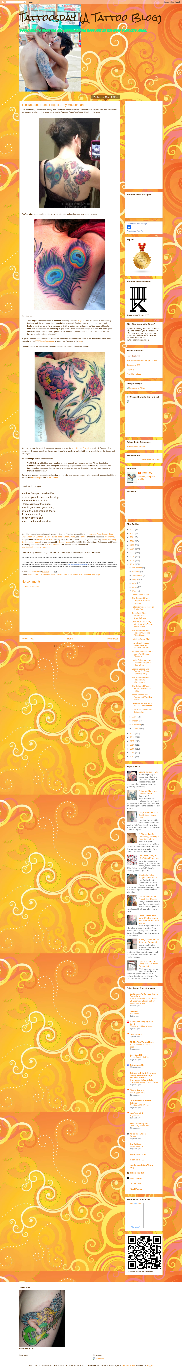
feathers (46, 574)
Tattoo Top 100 (137, 1173)
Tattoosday (146, 473)
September (137, 575)
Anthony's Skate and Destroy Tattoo (148, 792)
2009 (132, 749)
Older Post (112, 638)
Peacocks (68, 574)
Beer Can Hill (136, 1055)
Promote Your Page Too (135, 231)
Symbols (133, 1136)
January (136, 728)
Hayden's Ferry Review (98, 534)
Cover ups (38, 574)
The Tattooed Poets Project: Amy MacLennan (140, 679)
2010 (132, 745)
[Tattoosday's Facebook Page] (129, 228)
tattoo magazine (136, 1146)
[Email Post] (55, 571)
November (137, 568)
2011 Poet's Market (52, 545)
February (136, 724)
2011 (132, 741)
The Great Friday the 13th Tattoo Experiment (149, 857)
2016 (132, 556)
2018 (132, 549)
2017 (132, 552)
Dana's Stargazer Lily (148, 772)
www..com (135, 1203)
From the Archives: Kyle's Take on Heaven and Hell (140, 645)
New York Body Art (139, 1123)
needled (134, 1011)
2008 (132, 753)
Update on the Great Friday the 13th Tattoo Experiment (148, 963)
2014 (132, 564)
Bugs (80, 320)
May (134, 591)
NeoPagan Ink (136, 1113)
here (80, 341)
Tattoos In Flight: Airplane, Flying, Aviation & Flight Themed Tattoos (143, 1075)
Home (70, 638)
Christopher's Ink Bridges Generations (148, 876)
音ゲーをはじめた (137, 1092)
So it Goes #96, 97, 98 (139, 1105)
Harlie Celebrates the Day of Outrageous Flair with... (141, 662)
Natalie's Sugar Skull (141, 639)
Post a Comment (32, 586)
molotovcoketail (128, 1365)
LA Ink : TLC (136, 1183)
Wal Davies (134, 1014)
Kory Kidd (76, 448)
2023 (132, 529)
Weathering (109, 537)
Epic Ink (86, 448)
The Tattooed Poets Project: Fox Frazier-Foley (142, 688)
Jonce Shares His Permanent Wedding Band (142, 697)
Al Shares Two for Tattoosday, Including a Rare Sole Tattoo (149, 836)
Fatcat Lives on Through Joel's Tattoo (143, 608)
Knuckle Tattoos (134, 374)
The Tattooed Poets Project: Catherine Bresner (141, 600)
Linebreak (31, 537)
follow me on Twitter (151, 460)
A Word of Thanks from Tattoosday (142, 710)
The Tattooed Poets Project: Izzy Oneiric (148, 897)
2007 (132, 756)
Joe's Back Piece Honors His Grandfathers (139, 615)
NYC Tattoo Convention (44, 341)
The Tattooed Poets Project (90, 574)
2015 (132, 560)
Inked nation (136, 1178)
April (134, 717)
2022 (132, 533)
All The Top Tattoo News (142, 1042)
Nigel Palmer (136, 1189)
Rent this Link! (133, 356)
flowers (59, 574)
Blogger (149, 1365)
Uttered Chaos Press (45, 539)
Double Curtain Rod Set (139, 1057)
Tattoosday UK (133, 365)
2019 (132, 545)
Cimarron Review (43, 537)
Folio (73, 537)
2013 (132, 733)
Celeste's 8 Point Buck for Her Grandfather (142, 704)
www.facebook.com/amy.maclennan (36, 547)
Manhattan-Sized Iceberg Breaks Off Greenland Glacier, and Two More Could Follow (143, 1001)
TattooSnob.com (138, 1154)
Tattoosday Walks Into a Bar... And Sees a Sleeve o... (142, 653)
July (134, 583)
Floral (53, 574)
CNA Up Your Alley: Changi (141, 1026)
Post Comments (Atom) (75, 646)
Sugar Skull (134, 1115)
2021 (132, 537)
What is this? (135, 1227)
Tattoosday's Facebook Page (137, 224)
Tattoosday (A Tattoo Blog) (90, 18)
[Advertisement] (69, 612)
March (135, 721)
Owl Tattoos (135, 1144)
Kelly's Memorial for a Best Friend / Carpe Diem (148, 815)
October (136, 571)
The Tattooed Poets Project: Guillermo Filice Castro (141, 632)
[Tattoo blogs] (142, 273)
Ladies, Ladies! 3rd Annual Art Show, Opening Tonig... (140, 671)
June (134, 587)
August (135, 579)
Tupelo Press (52, 477)
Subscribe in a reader (136, 446)
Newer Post (27, 638)
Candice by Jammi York (139, 1126)
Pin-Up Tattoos (137, 1090)
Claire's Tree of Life (140, 594)
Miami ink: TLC (137, 1160)
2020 (132, 541)
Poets (75, 574)
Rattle (82, 537)
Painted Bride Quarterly (60, 537)
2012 (132, 737)
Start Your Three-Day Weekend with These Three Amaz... (142, 624)
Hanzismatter (136, 1034)
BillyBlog (130, 369)
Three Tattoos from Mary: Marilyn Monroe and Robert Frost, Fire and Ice (149, 919)
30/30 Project (36, 477)
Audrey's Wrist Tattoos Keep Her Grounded (149, 941)
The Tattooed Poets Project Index (142, 360)
